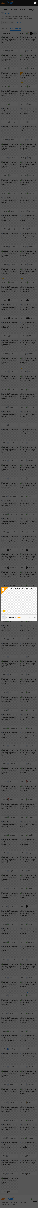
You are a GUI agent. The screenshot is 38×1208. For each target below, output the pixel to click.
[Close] (35, 2)
